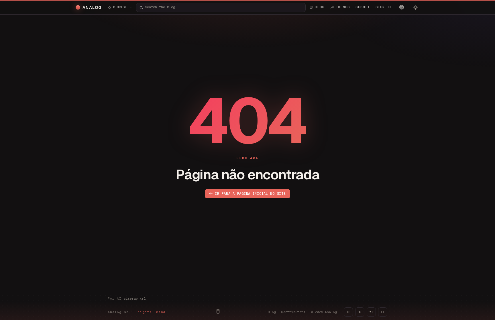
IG (348, 312)
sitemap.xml (135, 299)
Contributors (293, 312)
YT (371, 312)
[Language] (402, 7)
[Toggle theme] (415, 7)
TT (383, 312)
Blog (272, 312)
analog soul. (138, 312)
